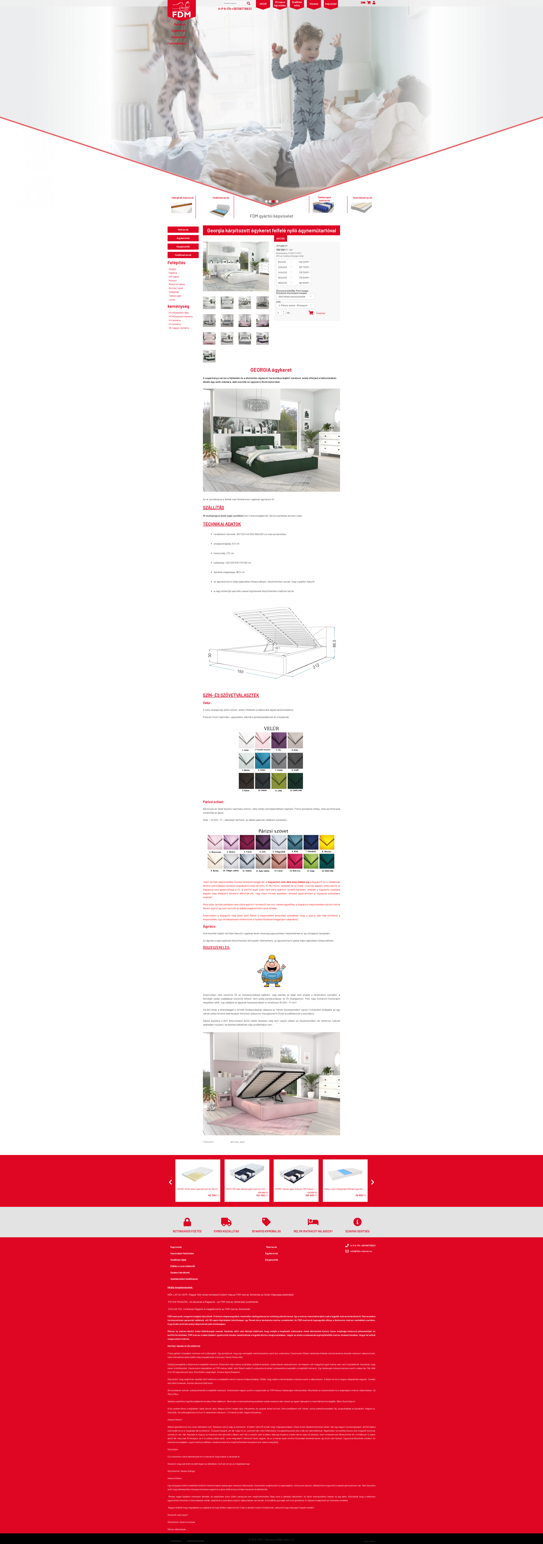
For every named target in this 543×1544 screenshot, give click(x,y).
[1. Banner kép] (266, 201)
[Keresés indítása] (248, 3)
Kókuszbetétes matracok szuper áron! (375, 60)
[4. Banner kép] (277, 201)
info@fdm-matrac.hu (361, 1251)
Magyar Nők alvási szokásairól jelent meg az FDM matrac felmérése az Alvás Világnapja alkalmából (241, 1294)
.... (187, 1529)
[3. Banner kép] (273, 201)
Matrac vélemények (177, 1529)
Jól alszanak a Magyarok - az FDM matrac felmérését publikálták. (224, 1301)
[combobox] (295, 297)
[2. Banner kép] (270, 201)
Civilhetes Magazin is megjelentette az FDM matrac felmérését (216, 1309)
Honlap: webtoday (369, 1541)
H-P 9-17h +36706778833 (235, 8)
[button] (284, 311)
